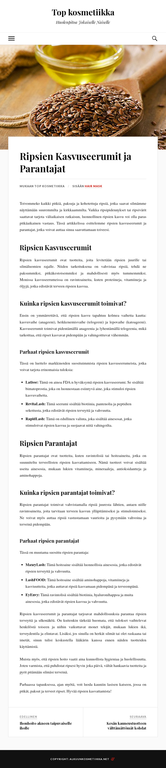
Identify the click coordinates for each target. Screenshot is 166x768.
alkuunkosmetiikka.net (89, 759)
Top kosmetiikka (83, 12)
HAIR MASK (93, 186)
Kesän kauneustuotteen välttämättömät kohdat (126, 725)
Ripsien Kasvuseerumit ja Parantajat (75, 162)
